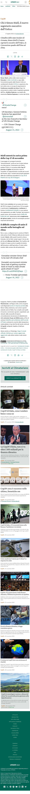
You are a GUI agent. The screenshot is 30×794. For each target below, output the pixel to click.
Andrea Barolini (20, 34)
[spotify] (13, 787)
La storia (15, 750)
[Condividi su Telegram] (22, 56)
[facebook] (4, 787)
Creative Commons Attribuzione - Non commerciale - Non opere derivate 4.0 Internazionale (14, 342)
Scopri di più (19, 362)
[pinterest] (10, 787)
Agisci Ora (15, 735)
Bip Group (11, 463)
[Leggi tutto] (28, 386)
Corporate (15, 730)
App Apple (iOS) (15, 719)
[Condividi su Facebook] (8, 56)
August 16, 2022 (12, 277)
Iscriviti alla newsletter (13, 378)
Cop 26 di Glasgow (13, 178)
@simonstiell (8, 116)
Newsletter (15, 717)
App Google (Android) (15, 721)
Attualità (15, 715)
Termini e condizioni (15, 759)
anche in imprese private (17, 306)
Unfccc (16, 84)
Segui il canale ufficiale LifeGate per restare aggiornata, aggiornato (13, 333)
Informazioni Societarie (15, 757)
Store (8, 2)
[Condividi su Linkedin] (15, 56)
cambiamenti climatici (12, 210)
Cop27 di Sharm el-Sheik (18, 350)
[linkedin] (22, 787)
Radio (15, 724)
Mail (15, 752)
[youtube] (16, 787)
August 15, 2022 (12, 130)
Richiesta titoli (15, 728)
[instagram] (19, 787)
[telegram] (25, 787)
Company (15, 743)
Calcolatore (15, 733)
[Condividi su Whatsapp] (18, 56)
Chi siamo (15, 748)
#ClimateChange (9, 105)
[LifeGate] (15, 2)
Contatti (15, 745)
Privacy (15, 754)
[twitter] (7, 787)
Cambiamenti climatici (23, 346)
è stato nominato (11, 80)
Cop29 (3, 19)
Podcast (15, 726)
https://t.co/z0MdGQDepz (12, 271)
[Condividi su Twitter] (11, 56)
